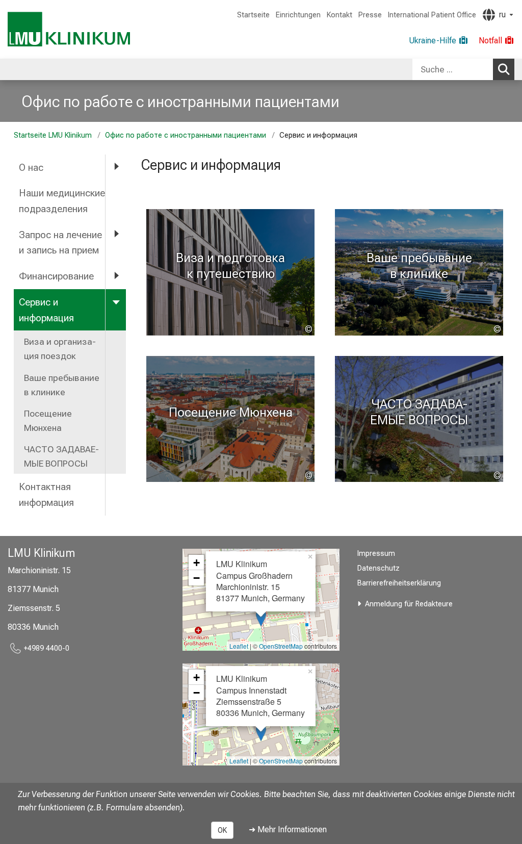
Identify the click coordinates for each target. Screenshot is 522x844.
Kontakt (339, 15)
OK (222, 830)
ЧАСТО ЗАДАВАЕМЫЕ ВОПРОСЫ (61, 456)
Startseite (253, 15)
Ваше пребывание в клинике (61, 385)
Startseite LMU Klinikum (53, 135)
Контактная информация (46, 494)
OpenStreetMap (281, 646)
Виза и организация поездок (60, 349)
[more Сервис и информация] (116, 301)
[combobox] (463, 69)
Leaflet (238, 646)
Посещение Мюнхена (48, 420)
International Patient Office (432, 15)
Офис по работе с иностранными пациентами (180, 101)
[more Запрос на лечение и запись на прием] (116, 234)
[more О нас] (116, 167)
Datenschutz (378, 568)
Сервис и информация (46, 310)
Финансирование (56, 276)
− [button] (196, 577)
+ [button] (196, 562)
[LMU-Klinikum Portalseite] (69, 29)
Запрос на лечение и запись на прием (60, 243)
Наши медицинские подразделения (62, 201)
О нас (31, 167)
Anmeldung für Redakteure (409, 604)
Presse (370, 15)
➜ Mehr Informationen (288, 829)
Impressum (376, 553)
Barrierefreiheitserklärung (399, 583)
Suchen (503, 69)
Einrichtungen (298, 15)
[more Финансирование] (116, 275)
